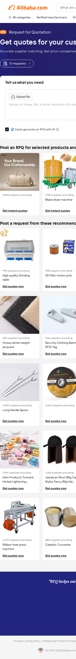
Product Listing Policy (27, 641)
